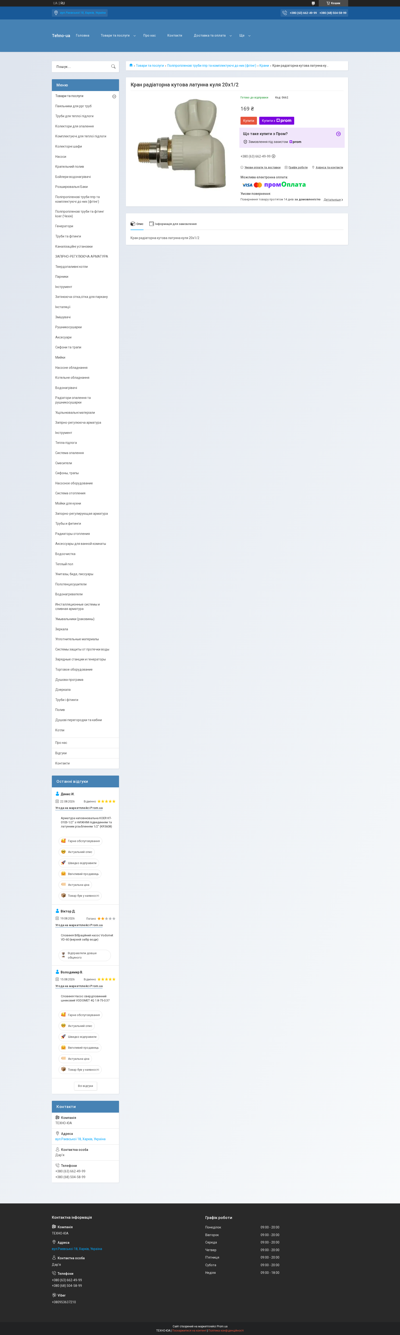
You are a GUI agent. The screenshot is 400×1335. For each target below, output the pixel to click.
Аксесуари (63, 337)
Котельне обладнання (72, 377)
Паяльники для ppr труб (73, 106)
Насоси (60, 156)
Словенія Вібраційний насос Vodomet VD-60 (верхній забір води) (87, 937)
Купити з (268, 121)
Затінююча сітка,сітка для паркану (81, 297)
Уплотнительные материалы (77, 639)
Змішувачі (63, 317)
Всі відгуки (85, 1086)
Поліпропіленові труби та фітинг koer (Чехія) (79, 214)
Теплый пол (64, 564)
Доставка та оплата (210, 35)
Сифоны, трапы (67, 473)
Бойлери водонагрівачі (73, 177)
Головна (82, 35)
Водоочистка (65, 554)
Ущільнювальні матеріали (75, 412)
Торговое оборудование (74, 669)
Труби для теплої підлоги (74, 116)
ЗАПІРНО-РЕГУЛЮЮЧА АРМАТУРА (81, 256)
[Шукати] (113, 66)
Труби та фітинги (68, 236)
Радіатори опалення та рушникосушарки (73, 400)
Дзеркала (63, 689)
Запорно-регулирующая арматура (81, 513)
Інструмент (63, 287)
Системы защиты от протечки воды (82, 649)
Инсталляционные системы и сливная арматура (77, 607)
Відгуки (61, 753)
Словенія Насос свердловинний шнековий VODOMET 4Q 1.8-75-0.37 (85, 998)
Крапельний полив (69, 166)
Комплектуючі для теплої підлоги (80, 136)
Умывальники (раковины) (74, 619)
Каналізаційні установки (74, 246)
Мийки (60, 357)
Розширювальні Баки (71, 187)
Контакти (174, 35)
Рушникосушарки (68, 327)
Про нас (149, 35)
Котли (59, 730)
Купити (248, 121)
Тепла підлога (66, 443)
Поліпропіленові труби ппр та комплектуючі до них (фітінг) (211, 65)
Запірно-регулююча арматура (78, 422)
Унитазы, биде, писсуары (74, 574)
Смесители (63, 463)
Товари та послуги (115, 35)
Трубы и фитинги (68, 523)
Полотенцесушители (71, 584)
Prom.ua (222, 1326)
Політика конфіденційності (226, 1330)
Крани (264, 65)
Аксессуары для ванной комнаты (80, 544)
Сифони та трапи (68, 347)
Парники (61, 276)
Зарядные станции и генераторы (80, 659)
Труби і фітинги (66, 700)
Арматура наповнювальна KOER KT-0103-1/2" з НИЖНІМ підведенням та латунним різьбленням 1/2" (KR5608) (86, 822)
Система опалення (69, 453)
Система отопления (70, 493)
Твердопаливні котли (71, 266)
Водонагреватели (69, 594)
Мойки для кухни (68, 503)
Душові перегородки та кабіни (78, 720)
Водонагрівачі (66, 388)
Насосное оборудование (74, 483)
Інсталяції (62, 307)
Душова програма (69, 680)
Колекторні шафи (68, 146)
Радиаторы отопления (72, 534)
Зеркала (61, 629)
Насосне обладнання (71, 367)
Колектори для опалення (74, 126)
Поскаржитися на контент (189, 1330)
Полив (60, 710)
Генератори (64, 226)
